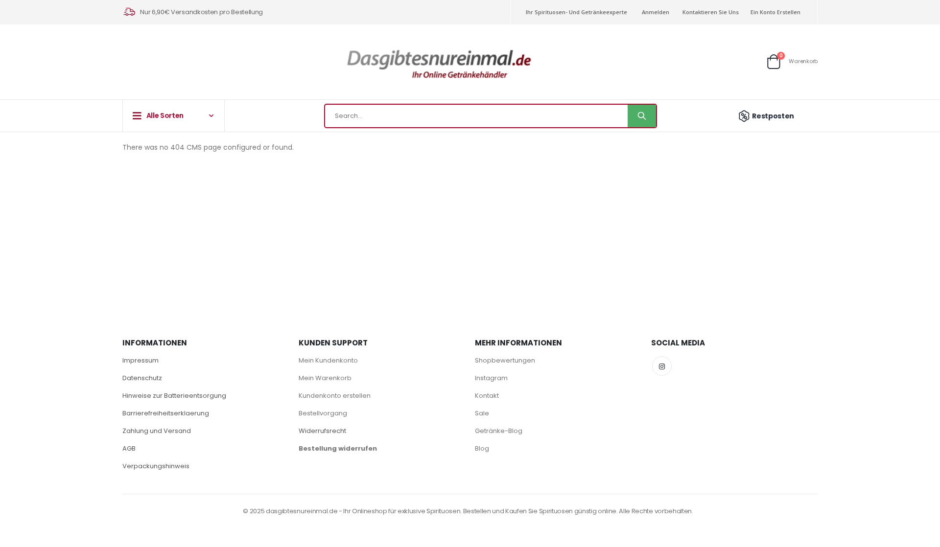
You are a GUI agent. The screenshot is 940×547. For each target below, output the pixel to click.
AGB (129, 448)
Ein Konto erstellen (775, 12)
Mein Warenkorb (325, 378)
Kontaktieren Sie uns (710, 12)
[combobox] (490, 116)
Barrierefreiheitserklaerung (165, 413)
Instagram (491, 378)
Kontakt (487, 395)
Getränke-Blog (498, 430)
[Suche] (642, 116)
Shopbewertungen (505, 360)
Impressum (140, 360)
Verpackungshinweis (155, 466)
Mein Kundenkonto (328, 360)
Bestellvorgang (323, 413)
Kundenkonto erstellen (335, 395)
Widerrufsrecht (322, 430)
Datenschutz (142, 378)
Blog (482, 448)
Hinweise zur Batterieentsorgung (174, 395)
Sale (482, 413)
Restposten (773, 116)
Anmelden (655, 12)
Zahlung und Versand (156, 430)
